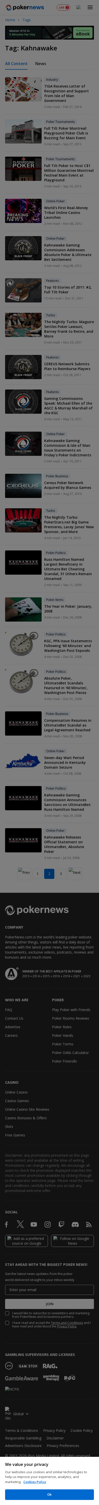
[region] (49, 1481)
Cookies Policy (34, 1482)
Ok (49, 1494)
